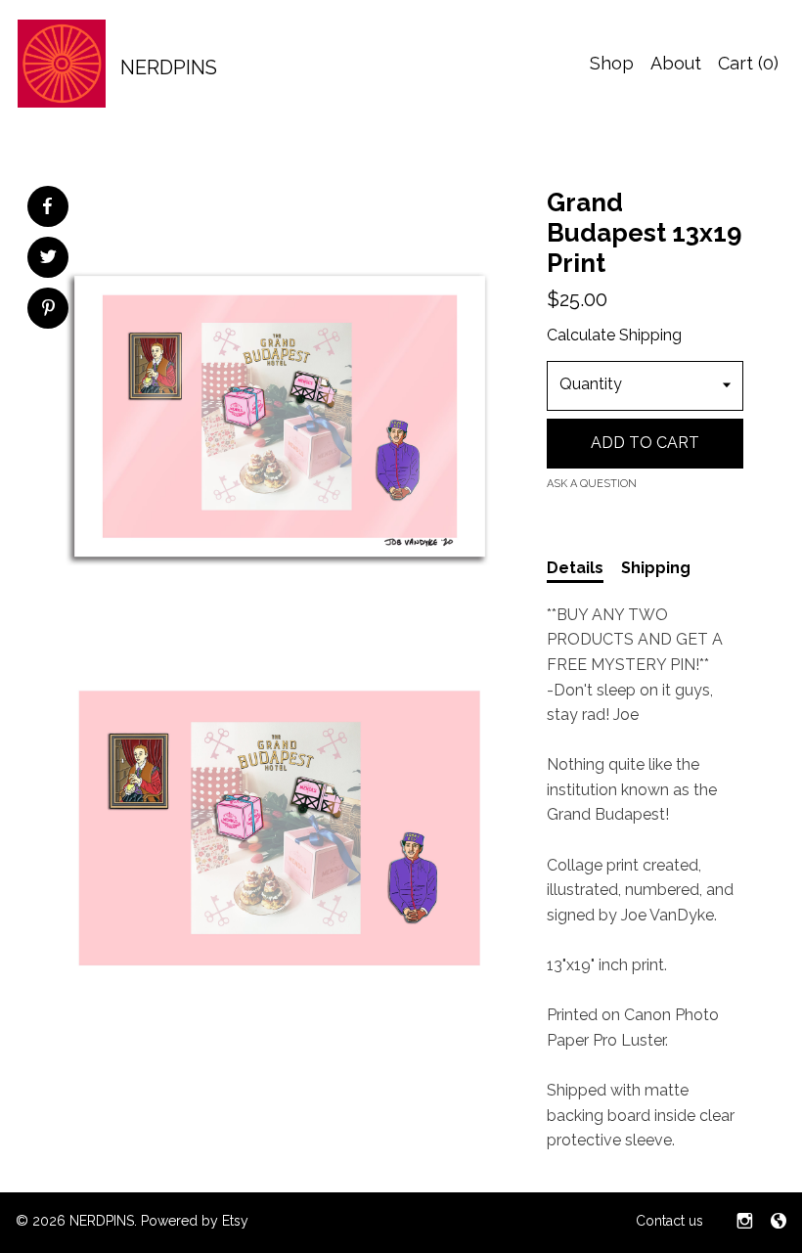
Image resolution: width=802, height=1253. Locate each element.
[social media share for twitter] (48, 259)
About (675, 63)
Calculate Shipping (614, 335)
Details (575, 568)
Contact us (669, 1221)
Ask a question (592, 483)
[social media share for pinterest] (48, 310)
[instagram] (744, 1222)
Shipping (656, 568)
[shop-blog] (778, 1222)
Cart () (748, 63)
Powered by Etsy (194, 1221)
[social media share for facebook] (47, 206)
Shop (612, 63)
